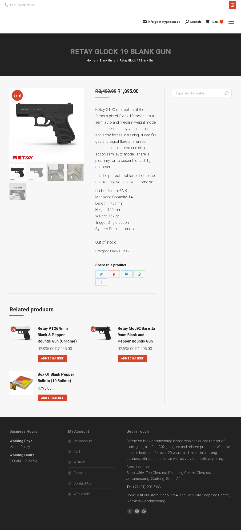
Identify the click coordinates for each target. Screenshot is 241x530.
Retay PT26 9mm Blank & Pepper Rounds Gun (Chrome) (57, 334)
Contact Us (82, 483)
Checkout (81, 473)
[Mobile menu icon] (231, 22)
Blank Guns (118, 251)
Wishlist (79, 462)
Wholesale (81, 494)
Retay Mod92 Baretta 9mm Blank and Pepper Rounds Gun (136, 334)
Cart (76, 451)
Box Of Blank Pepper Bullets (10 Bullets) (56, 377)
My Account (82, 441)
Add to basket (52, 358)
